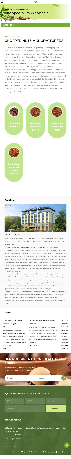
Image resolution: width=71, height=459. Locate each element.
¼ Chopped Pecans (14, 125)
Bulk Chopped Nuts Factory (42, 247)
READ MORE (9, 345)
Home (7, 9)
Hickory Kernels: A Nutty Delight (18, 320)
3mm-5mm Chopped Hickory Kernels (14, 169)
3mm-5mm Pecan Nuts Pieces (35, 126)
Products (13, 9)
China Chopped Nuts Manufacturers (18, 247)
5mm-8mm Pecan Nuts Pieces (57, 126)
